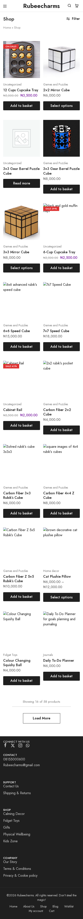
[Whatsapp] (27, 746)
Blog (55, 906)
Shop (43, 906)
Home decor (51, 571)
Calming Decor (14, 813)
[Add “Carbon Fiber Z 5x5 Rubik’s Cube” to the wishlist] (32, 541)
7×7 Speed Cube (56, 330)
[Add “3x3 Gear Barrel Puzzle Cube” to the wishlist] (32, 134)
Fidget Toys (10, 655)
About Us (28, 906)
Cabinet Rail (12, 409)
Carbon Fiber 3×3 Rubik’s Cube (17, 495)
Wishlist (68, 906)
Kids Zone (10, 841)
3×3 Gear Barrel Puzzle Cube (21, 171)
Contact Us (11, 786)
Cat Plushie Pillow (57, 576)
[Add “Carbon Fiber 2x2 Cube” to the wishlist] (72, 375)
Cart (51, 911)
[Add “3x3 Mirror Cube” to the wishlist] (32, 217)
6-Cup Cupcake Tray (59, 252)
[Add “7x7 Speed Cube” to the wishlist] (72, 296)
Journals (48, 655)
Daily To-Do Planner (58, 660)
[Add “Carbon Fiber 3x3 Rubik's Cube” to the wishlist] (32, 458)
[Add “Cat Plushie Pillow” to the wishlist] (72, 541)
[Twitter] (13, 746)
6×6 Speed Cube (16, 330)
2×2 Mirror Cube (56, 90)
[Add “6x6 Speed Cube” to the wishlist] (32, 296)
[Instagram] (20, 746)
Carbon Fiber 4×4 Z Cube (58, 495)
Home (7, 27)
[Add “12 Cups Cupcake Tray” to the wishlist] (32, 55)
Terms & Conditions (17, 868)
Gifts (6, 827)
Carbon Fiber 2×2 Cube (57, 412)
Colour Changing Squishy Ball (16, 662)
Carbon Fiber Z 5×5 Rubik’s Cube (18, 578)
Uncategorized (12, 84)
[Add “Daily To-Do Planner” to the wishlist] (72, 625)
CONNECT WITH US (16, 741)
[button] (21, 105)
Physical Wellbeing (16, 834)
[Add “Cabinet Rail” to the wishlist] (32, 375)
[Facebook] (5, 746)
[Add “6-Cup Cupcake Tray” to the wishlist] (72, 217)
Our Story (10, 861)
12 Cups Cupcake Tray (20, 90)
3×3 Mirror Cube (16, 252)
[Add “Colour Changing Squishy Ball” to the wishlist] (32, 625)
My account (36, 911)
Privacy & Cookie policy (20, 875)
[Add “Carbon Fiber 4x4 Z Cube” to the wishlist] (72, 458)
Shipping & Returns (17, 793)
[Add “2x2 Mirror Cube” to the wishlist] (72, 55)
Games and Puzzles (55, 84)
